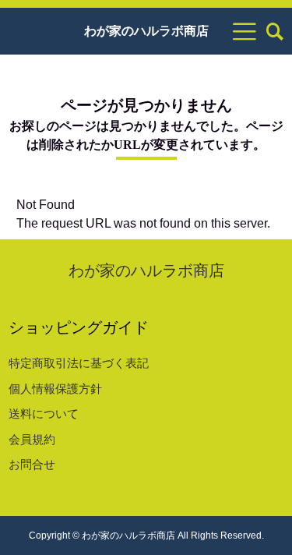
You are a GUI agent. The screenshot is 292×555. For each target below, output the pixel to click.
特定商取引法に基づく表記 (79, 362)
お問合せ (32, 464)
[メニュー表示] (244, 31)
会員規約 (32, 439)
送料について (44, 413)
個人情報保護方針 (55, 388)
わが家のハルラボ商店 (146, 31)
